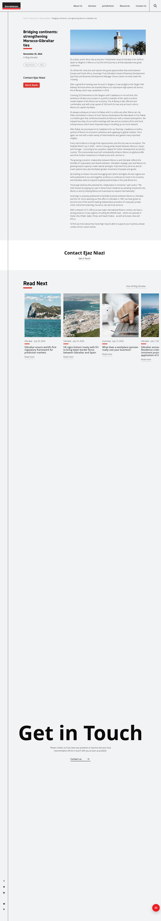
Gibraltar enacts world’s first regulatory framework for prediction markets (40, 350)
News (42, 65)
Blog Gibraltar (45, 18)
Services (92, 6)
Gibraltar (28, 341)
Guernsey (106, 341)
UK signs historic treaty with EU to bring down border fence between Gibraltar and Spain (81, 350)
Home (25, 18)
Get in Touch (31, 85)
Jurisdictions (108, 6)
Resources (125, 6)
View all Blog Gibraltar (136, 286)
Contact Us (141, 6)
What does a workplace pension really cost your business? (120, 348)
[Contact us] (156, 908)
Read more (29, 356)
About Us (77, 6)
